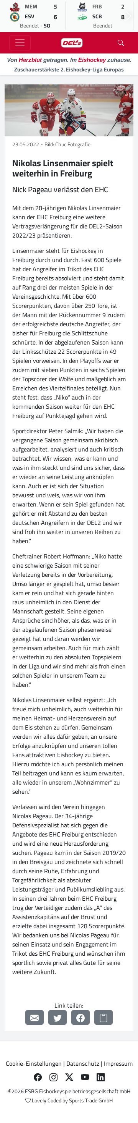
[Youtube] (85, 1077)
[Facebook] (80, 1017)
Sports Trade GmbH (91, 1100)
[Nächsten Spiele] (129, 16)
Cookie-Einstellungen (34, 1063)
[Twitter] (57, 1017)
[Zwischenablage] (103, 1017)
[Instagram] (53, 1077)
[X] (69, 1077)
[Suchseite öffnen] (121, 43)
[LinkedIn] (101, 1077)
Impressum (118, 1063)
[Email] (34, 1017)
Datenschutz (82, 1063)
